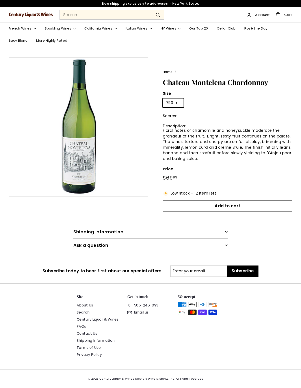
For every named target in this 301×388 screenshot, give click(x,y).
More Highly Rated (51, 40)
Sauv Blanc (18, 40)
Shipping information (98, 232)
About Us (85, 305)
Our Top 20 (198, 28)
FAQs (81, 326)
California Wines (98, 28)
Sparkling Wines (58, 28)
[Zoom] (78, 127)
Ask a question (90, 245)
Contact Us (87, 333)
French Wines (21, 28)
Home (168, 72)
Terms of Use (89, 347)
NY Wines (169, 28)
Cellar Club (226, 28)
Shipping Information (96, 340)
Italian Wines (137, 28)
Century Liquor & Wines (98, 319)
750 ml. (173, 103)
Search (83, 312)
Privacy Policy (89, 354)
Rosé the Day (255, 28)
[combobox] (111, 15)
